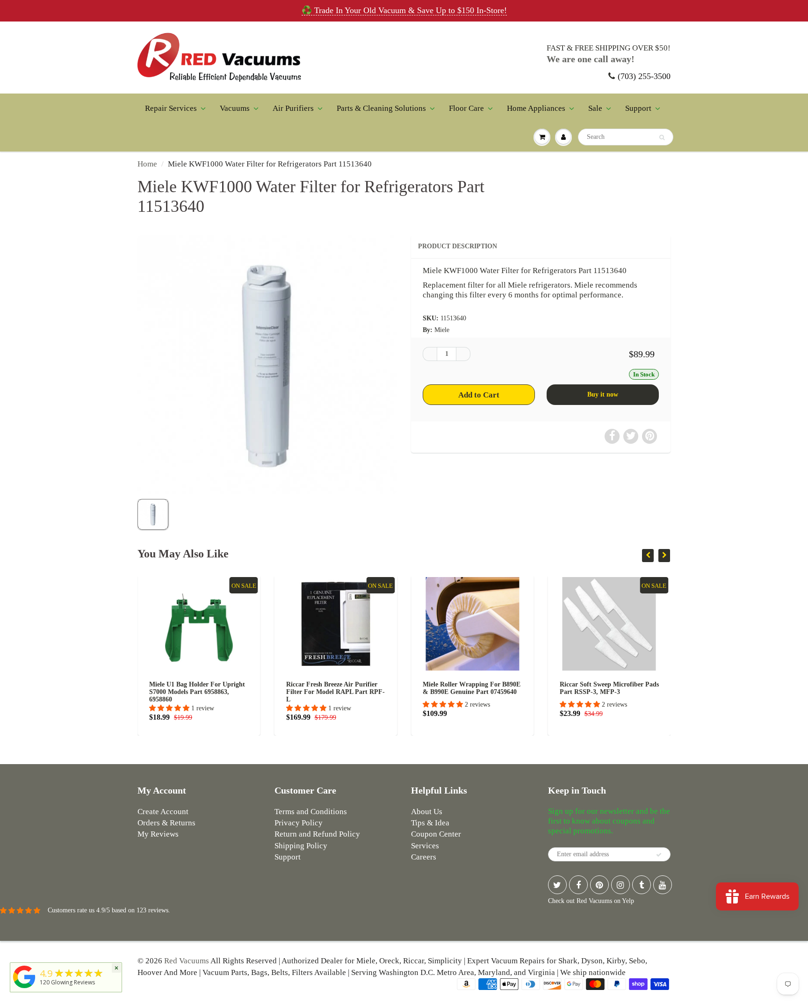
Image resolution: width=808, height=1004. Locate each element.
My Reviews (158, 834)
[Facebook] (578, 884)
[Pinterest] (599, 884)
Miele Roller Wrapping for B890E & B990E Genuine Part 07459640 (471, 688)
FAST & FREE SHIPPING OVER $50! (609, 47)
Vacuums (235, 108)
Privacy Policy (298, 822)
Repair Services (171, 108)
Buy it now (602, 394)
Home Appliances (536, 108)
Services (425, 845)
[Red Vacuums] (24, 988)
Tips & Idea (430, 822)
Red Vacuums (186, 960)
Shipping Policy (300, 845)
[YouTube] (662, 884)
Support (638, 108)
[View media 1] (152, 514)
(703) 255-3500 (644, 76)
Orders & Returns (166, 822)
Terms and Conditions (310, 811)
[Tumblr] (641, 884)
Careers (423, 856)
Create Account (162, 811)
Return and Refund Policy (317, 834)
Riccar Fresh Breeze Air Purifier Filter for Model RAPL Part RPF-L (335, 692)
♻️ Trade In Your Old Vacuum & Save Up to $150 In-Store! (404, 10)
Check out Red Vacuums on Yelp (591, 900)
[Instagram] (620, 884)
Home (147, 163)
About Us (426, 811)
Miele (441, 329)
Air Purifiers (293, 108)
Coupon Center (436, 834)
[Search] (662, 137)
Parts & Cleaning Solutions (381, 108)
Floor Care (466, 108)
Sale (595, 108)
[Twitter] (557, 884)
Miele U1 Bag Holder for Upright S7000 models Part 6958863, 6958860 (197, 692)
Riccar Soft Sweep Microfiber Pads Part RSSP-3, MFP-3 (609, 688)
